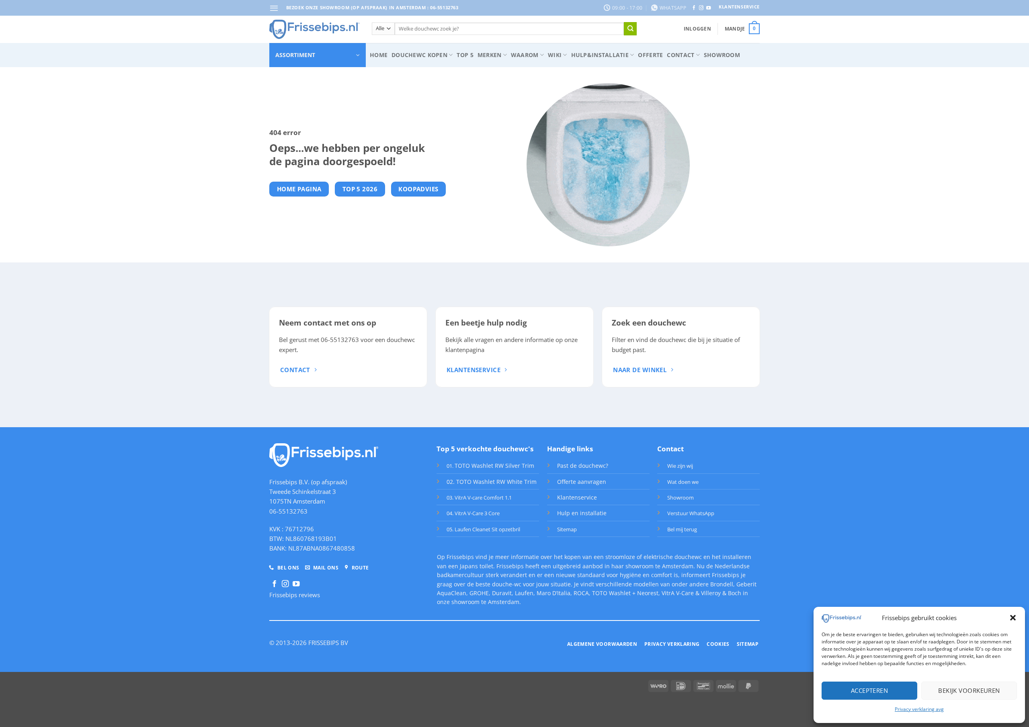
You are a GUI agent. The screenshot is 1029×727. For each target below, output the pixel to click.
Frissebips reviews (294, 595)
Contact (680, 55)
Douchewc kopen (419, 55)
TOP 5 (465, 55)
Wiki (555, 55)
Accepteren (869, 690)
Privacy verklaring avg (919, 709)
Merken (490, 55)
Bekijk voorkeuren (969, 690)
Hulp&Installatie (600, 55)
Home (378, 55)
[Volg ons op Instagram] (701, 8)
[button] (1013, 618)
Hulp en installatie (582, 513)
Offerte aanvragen (581, 481)
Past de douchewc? (582, 465)
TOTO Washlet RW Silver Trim (494, 465)
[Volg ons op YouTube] (708, 8)
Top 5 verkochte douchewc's (485, 448)
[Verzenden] (630, 28)
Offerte (650, 55)
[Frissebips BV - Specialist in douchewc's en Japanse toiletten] (314, 29)
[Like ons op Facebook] (694, 8)
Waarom (525, 55)
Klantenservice (577, 497)
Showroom (722, 55)
